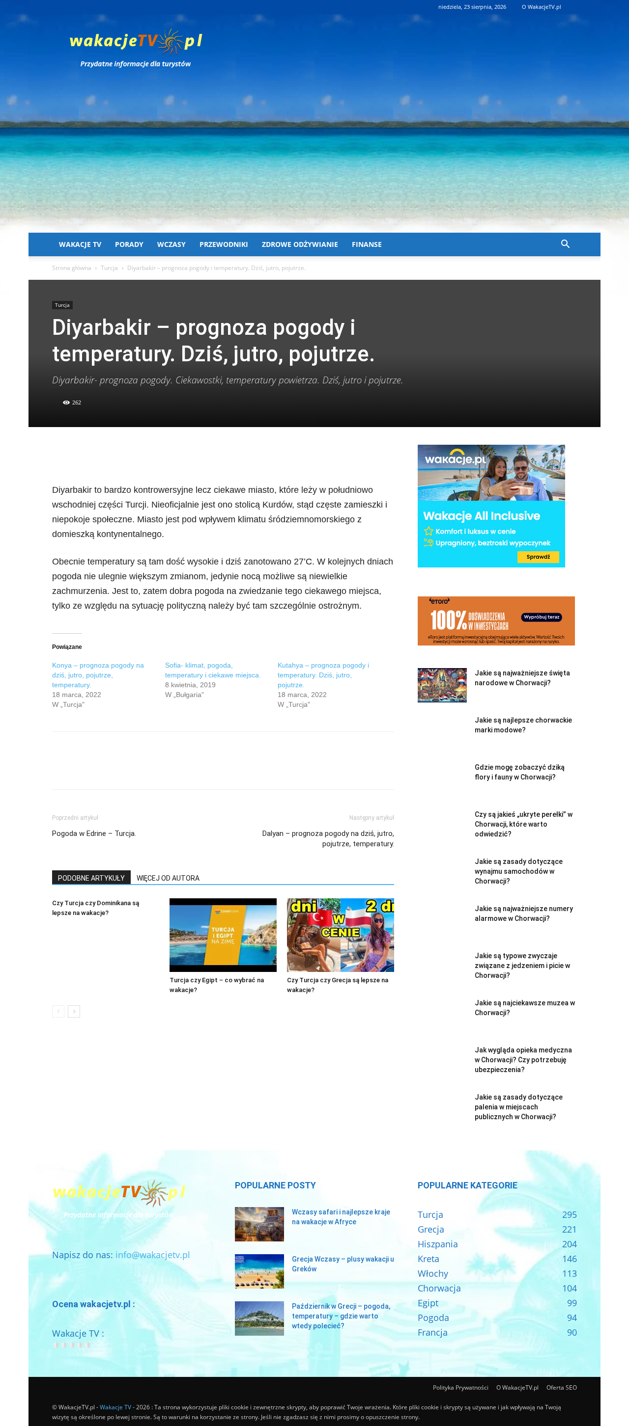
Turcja (109, 268)
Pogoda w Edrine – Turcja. (94, 833)
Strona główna (71, 268)
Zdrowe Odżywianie (300, 244)
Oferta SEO (561, 1387)
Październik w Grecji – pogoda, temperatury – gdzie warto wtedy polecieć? (341, 1316)
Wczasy (171, 244)
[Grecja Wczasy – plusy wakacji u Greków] (259, 1271)
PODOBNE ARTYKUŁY (91, 878)
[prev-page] (58, 1011)
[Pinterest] (107, 454)
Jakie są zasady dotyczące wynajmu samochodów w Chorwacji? (519, 871)
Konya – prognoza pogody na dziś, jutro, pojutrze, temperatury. (98, 675)
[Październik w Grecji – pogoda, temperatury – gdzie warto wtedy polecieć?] (259, 1318)
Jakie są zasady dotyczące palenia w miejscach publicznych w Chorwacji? (519, 1107)
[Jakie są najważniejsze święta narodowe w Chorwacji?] (442, 685)
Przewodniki (224, 244)
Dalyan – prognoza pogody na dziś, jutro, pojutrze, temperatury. (328, 838)
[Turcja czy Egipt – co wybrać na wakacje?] (223, 935)
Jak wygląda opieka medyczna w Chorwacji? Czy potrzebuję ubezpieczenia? (523, 1060)
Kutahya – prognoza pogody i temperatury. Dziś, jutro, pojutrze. (323, 675)
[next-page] (74, 1011)
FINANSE (367, 244)
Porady (129, 244)
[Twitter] (84, 454)
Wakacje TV (80, 244)
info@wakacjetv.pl (152, 1255)
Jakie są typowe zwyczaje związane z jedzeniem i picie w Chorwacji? (522, 965)
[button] (565, 244)
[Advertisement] (314, 159)
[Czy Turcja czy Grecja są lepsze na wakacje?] (340, 935)
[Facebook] (62, 454)
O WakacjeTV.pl (541, 6)
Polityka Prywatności (460, 1387)
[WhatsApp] (130, 454)
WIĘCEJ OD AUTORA (168, 878)
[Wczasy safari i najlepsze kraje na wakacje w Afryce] (259, 1224)
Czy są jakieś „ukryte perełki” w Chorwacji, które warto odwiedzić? (523, 824)
